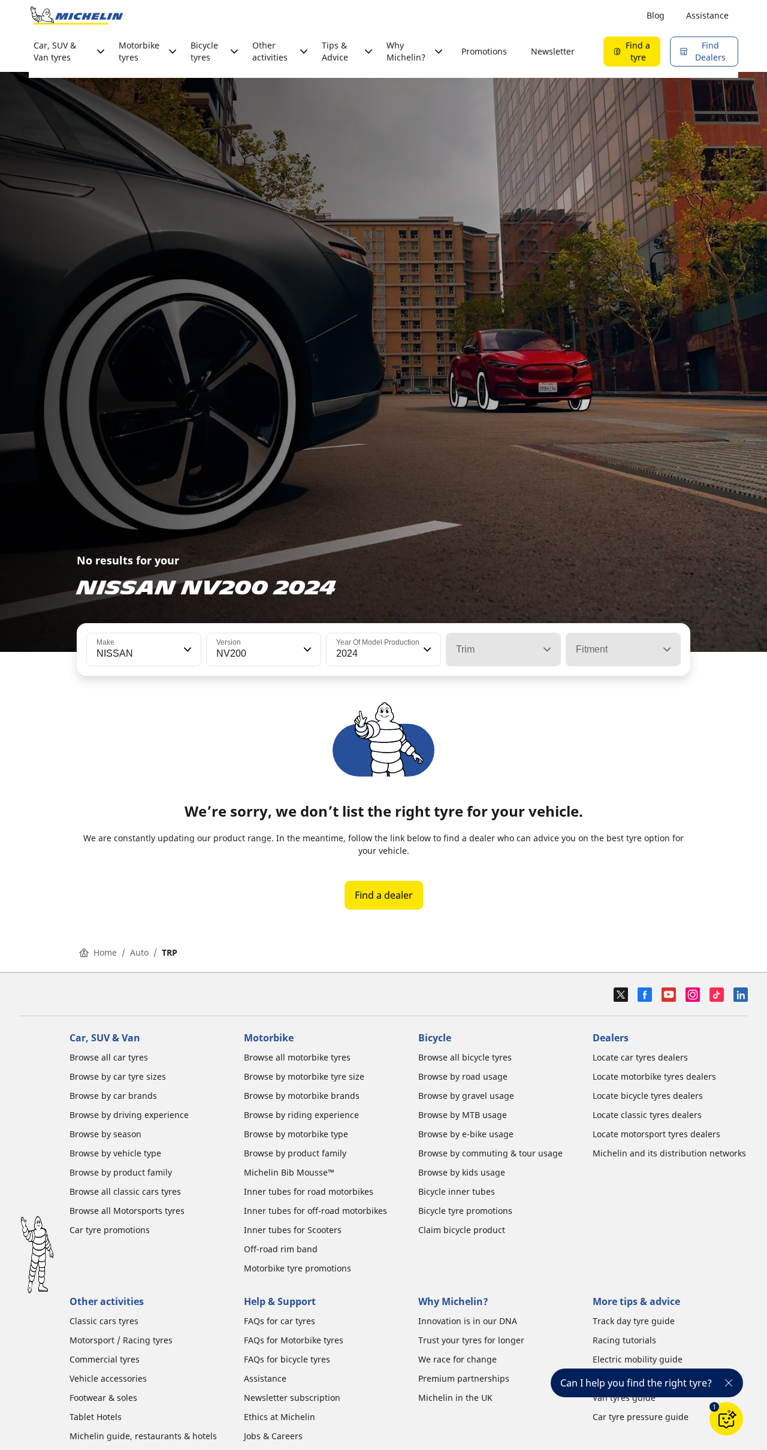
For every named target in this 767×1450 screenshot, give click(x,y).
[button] (186, 649)
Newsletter (553, 51)
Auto (139, 952)
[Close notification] (729, 1383)
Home (105, 952)
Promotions (484, 51)
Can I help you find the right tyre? (636, 1382)
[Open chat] (726, 1419)
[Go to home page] (77, 15)
